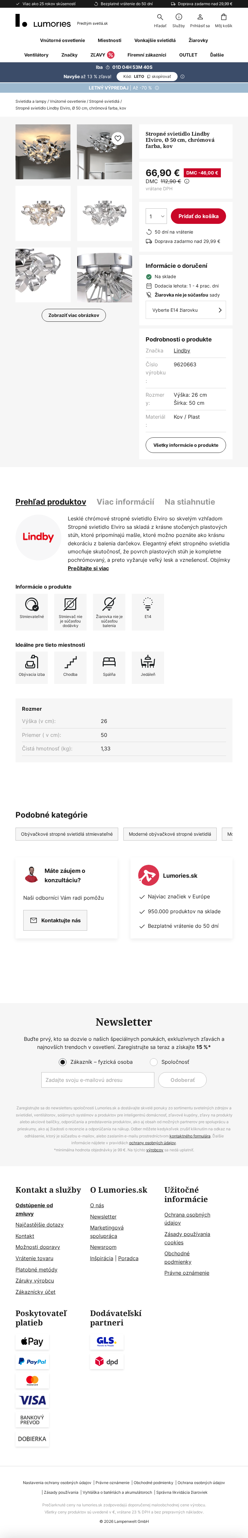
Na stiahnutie (190, 502)
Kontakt (25, 1236)
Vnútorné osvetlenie (68, 101)
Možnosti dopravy (38, 1246)
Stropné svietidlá (104, 101)
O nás (97, 1205)
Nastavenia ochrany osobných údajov (57, 1482)
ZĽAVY (97, 55)
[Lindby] (38, 537)
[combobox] (160, 20)
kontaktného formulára (190, 1136)
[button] (43, 213)
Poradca (128, 1258)
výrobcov (154, 1150)
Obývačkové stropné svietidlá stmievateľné (67, 834)
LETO (147, 76)
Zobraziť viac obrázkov (73, 315)
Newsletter (103, 1216)
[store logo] (62, 20)
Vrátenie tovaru (34, 1258)
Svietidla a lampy (31, 101)
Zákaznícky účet (36, 1291)
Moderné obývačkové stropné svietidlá (170, 834)
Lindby (182, 350)
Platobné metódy (36, 1269)
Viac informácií (125, 502)
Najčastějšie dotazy (40, 1224)
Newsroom (103, 1246)
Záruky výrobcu (35, 1280)
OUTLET (188, 55)
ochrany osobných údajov (152, 1143)
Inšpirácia (101, 1258)
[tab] (51, 502)
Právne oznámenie (186, 1272)
